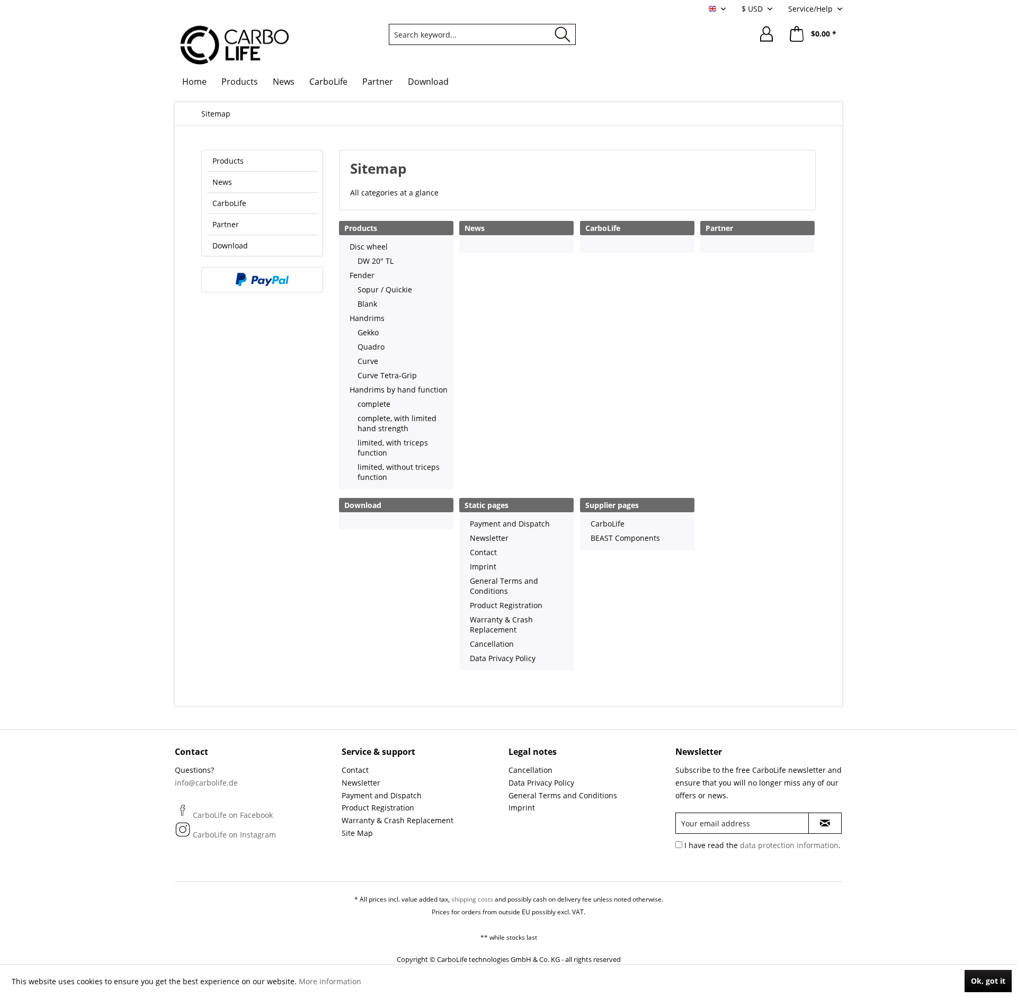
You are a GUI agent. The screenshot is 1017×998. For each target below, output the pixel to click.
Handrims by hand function (399, 390)
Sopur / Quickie (385, 289)
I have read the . (762, 845)
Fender (362, 275)
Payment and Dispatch (510, 524)
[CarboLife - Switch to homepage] (235, 45)
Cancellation (492, 644)
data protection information (789, 845)
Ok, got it (988, 981)
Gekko (368, 332)
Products (228, 161)
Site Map (357, 833)
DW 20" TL (376, 261)
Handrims (367, 318)
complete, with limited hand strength (397, 423)
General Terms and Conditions (504, 586)
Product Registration (506, 605)
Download (230, 245)
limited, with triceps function (393, 448)
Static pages (486, 505)
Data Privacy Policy (503, 658)
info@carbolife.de (206, 783)
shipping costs (472, 899)
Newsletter (489, 538)
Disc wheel (369, 247)
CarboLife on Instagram (233, 835)
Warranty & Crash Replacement (501, 624)
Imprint (483, 567)
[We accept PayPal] (262, 280)
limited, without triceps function (399, 472)
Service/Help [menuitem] (811, 9)
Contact (483, 552)
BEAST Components (625, 538)
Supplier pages (612, 505)
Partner (225, 224)
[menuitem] (482, 34)
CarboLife (229, 203)
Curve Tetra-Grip (387, 375)
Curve (368, 361)
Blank (367, 304)
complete (374, 404)
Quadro (371, 347)
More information (330, 981)
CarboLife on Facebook (232, 815)
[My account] (766, 34)
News (222, 182)
